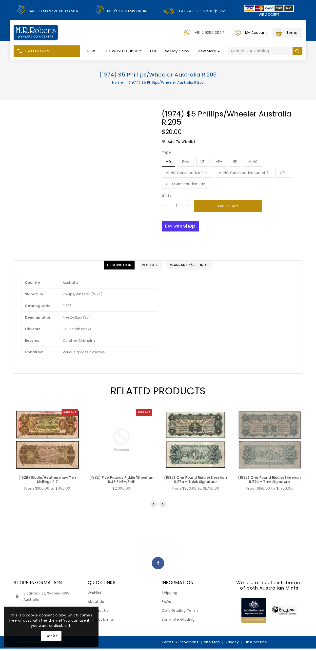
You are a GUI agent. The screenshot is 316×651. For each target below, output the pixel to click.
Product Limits (101, 619)
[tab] (119, 265)
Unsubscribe (256, 642)
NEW (91, 51)
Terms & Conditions (180, 642)
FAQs (166, 601)
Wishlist (94, 592)
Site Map (212, 642)
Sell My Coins (177, 51)
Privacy (232, 642)
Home (117, 82)
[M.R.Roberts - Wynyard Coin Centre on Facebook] (158, 563)
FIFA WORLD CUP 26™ (122, 51)
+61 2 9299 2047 (209, 32)
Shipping (169, 592)
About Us (96, 601)
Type (166, 152)
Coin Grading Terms (180, 610)
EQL (153, 51)
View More (207, 51)
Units (167, 195)
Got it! (51, 635)
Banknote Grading (178, 619)
